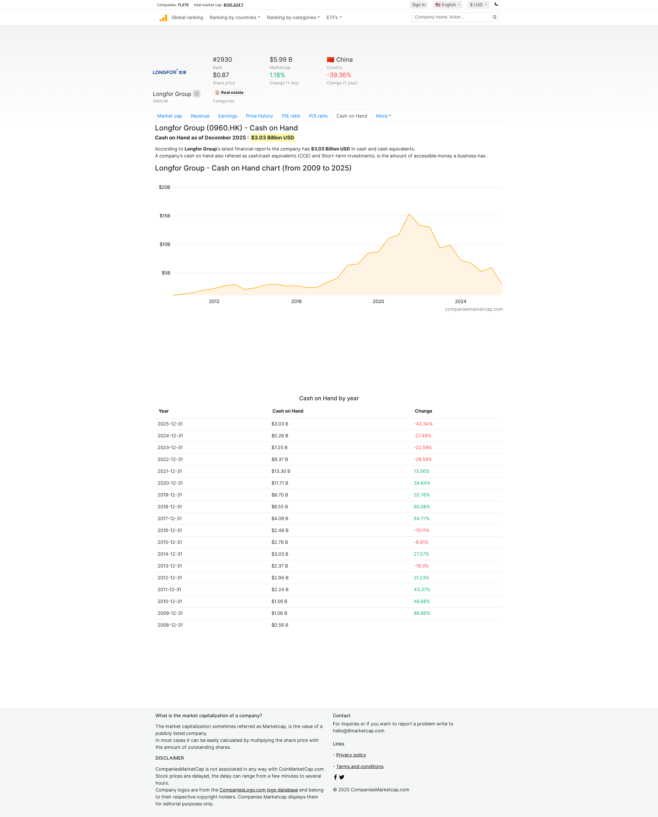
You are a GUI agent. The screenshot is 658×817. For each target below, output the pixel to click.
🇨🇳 (340, 59)
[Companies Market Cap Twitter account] (341, 778)
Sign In (418, 4)
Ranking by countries (233, 17)
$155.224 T (233, 5)
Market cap (169, 116)
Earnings (227, 116)
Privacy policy (351, 755)
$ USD (477, 4)
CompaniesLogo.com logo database (259, 790)
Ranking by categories (291, 17)
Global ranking (187, 17)
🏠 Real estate (229, 92)
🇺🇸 (445, 4)
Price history (259, 116)
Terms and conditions (359, 766)
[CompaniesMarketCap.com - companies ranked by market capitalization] (163, 17)
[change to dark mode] (497, 5)
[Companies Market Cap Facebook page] (335, 778)
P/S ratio (318, 116)
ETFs (332, 17)
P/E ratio (291, 116)
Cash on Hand (351, 116)
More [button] (381, 116)
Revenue (200, 116)
